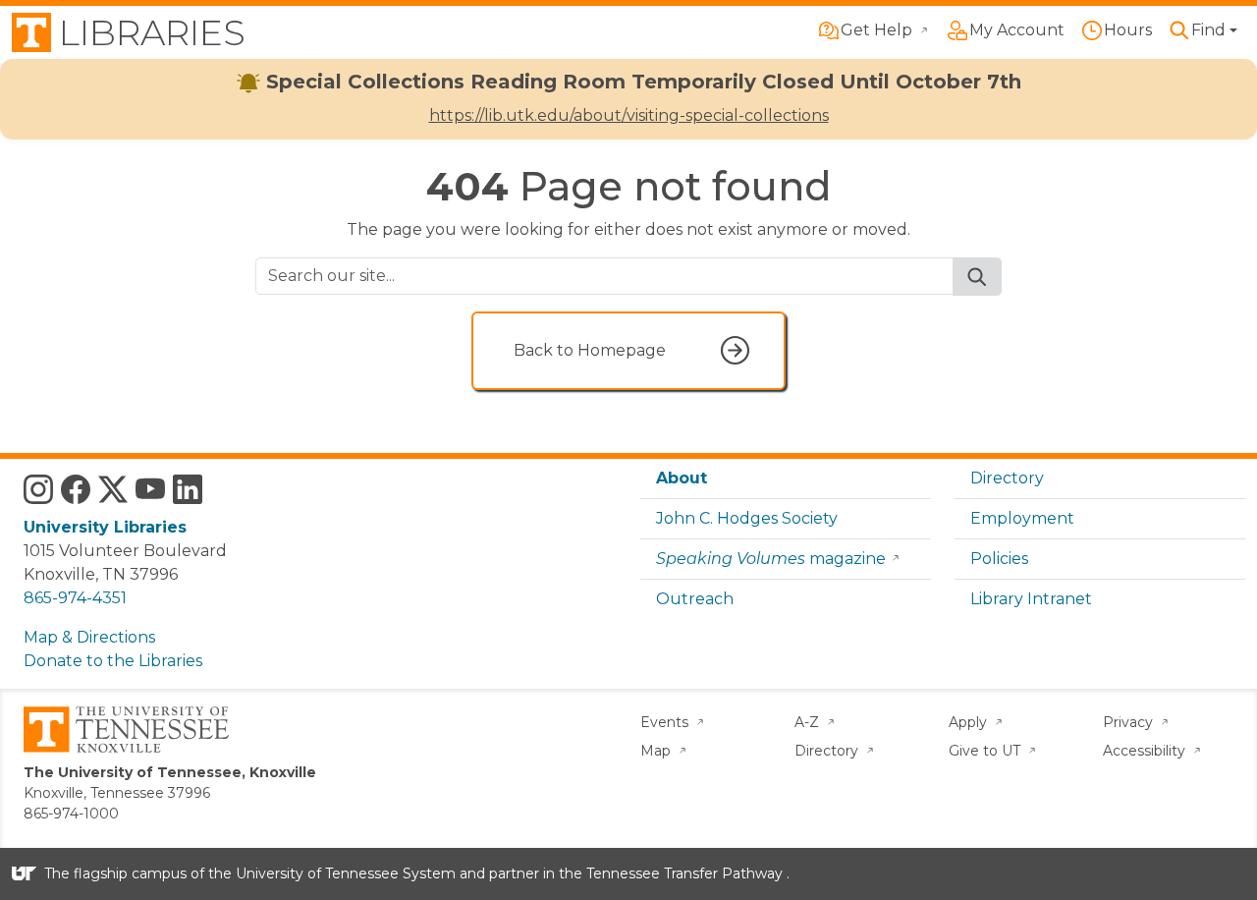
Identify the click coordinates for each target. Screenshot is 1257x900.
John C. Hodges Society (747, 518)
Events (666, 722)
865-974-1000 (71, 813)
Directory (1007, 478)
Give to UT (986, 750)
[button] (1202, 30)
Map (657, 750)
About (681, 478)
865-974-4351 (75, 598)
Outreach (695, 599)
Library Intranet (1031, 599)
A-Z (808, 722)
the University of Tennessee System (332, 873)
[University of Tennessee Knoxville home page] (126, 728)
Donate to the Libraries (113, 660)
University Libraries (105, 527)
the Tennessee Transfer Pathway (671, 873)
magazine (771, 558)
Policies (999, 558)
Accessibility (1146, 750)
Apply (970, 722)
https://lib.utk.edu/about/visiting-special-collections (629, 115)
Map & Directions (89, 637)
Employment (1022, 518)
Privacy (1130, 722)
